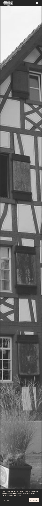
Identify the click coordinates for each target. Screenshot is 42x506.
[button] (37, 3)
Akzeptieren (33, 500)
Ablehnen (6, 500)
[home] (8, 3)
